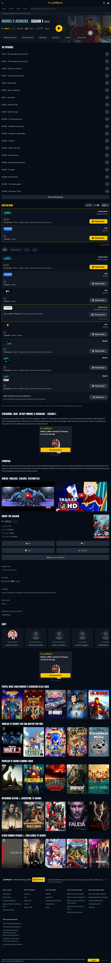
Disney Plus (50, 904)
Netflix (48, 894)
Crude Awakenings (96, 900)
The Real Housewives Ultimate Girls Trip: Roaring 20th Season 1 (11, 932)
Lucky (26, 904)
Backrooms (7, 897)
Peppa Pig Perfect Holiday (98, 897)
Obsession (7, 894)
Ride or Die (28, 907)
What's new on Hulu (74, 912)
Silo (25, 897)
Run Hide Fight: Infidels (97, 894)
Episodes (42, 37)
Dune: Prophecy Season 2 (12, 923)
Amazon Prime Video (53, 900)
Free (27, 250)
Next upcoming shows (10, 919)
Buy (34, 250)
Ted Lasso (27, 900)
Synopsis (55, 37)
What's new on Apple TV (76, 897)
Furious (27, 894)
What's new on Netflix (75, 894)
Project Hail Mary (9, 900)
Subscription (15, 250)
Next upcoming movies (96, 890)
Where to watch (10, 37)
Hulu (47, 907)
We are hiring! (38, 880)
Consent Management (55, 882)
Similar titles (82, 37)
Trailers (68, 37)
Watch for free (27, 37)
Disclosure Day (8, 910)
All (5, 250)
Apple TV (49, 897)
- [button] (15, 54)
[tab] (55, 54)
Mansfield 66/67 (95, 904)
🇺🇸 (104, 205)
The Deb (92, 907)
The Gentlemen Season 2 (12, 927)
